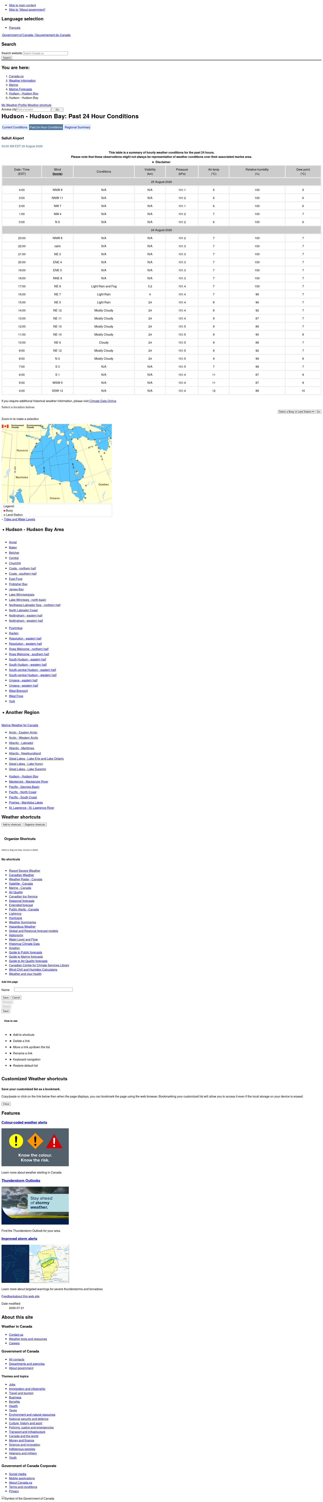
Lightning (15, 913)
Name (5, 990)
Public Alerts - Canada (24, 909)
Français (14, 27)
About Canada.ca (20, 1482)
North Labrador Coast (23, 610)
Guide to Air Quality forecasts (28, 961)
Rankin (14, 633)
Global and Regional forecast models (33, 931)
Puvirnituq (15, 628)
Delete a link (21, 1041)
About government (21, 1368)
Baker (13, 547)
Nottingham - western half (26, 620)
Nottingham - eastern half (25, 615)
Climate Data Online (102, 401)
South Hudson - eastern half (27, 659)
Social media (17, 1474)
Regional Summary (77, 127)
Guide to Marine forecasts (26, 956)
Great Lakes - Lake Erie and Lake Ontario (36, 758)
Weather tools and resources (28, 1339)
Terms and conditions (23, 1487)
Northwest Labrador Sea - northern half (34, 605)
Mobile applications (22, 1478)
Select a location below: (18, 407)
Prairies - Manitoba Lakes (26, 802)
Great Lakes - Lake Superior (27, 769)
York (12, 701)
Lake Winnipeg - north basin (27, 600)
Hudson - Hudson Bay (23, 93)
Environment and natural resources (32, 1414)
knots (57, 174)
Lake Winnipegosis (21, 594)
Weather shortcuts (39, 105)
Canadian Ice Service (23, 896)
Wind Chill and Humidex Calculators (33, 969)
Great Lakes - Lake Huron (26, 764)
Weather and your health (25, 974)
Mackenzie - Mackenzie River (28, 781)
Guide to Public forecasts (25, 952)
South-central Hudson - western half (32, 675)
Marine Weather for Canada (19, 725)
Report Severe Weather (24, 870)
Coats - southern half (22, 573)
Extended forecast (21, 905)
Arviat (13, 542)
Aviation (14, 948)
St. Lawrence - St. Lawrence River (31, 807)
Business (15, 1397)
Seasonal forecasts (21, 901)
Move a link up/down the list (31, 1047)
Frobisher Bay (18, 584)
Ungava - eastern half (23, 680)
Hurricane (15, 918)
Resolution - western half (25, 643)
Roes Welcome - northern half (28, 649)
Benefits (14, 1401)
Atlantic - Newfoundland (25, 753)
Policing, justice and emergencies (31, 1427)
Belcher (14, 552)
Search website (11, 53)
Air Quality (16, 892)
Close (6, 1104)
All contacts (16, 1359)
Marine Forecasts (20, 89)
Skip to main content (22, 5)
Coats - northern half (22, 568)
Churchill (15, 563)
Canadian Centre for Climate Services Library (39, 965)
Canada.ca (16, 76)
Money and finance (21, 1440)
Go (57, 109)
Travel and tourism (21, 1393)
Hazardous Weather (22, 926)
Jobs (12, 1384)
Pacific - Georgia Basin (24, 787)
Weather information (22, 80)
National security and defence (28, 1419)
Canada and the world (23, 1436)
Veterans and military (23, 1453)
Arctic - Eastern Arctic (23, 732)
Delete (6, 1006)
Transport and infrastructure (27, 1432)
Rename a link (22, 1053)
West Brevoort (18, 691)
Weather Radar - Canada (25, 879)
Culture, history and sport (25, 1423)
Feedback (20, 1296)
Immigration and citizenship (27, 1389)
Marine (13, 85)
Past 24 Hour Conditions (46, 127)
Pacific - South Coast (23, 797)
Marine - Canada (20, 888)
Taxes (13, 1410)
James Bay (16, 589)
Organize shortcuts (35, 824)
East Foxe (15, 579)
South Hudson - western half (28, 664)
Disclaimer (163, 162)
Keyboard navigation (27, 1059)
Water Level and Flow (23, 939)
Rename (7, 1002)
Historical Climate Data (24, 943)
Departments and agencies (27, 1363)
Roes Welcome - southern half (29, 654)
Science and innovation (24, 1444)
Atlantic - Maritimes (21, 748)
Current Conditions (14, 127)
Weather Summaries (22, 922)
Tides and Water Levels (19, 519)
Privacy (14, 1491)
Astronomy (16, 935)
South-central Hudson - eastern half (32, 670)
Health (13, 1406)
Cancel (16, 997)
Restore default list (25, 1065)
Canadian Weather (21, 875)
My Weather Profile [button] (14, 105)
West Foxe (16, 696)
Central (14, 558)
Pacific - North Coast (22, 792)
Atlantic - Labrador (21, 743)
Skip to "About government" (27, 9)
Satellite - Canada (21, 883)
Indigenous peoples (22, 1449)
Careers (14, 1343)
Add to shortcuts (12, 824)
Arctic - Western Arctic (23, 737)
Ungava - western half (23, 685)
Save (6, 997)
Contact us (16, 1334)
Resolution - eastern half (25, 638)
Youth (13, 1457)
